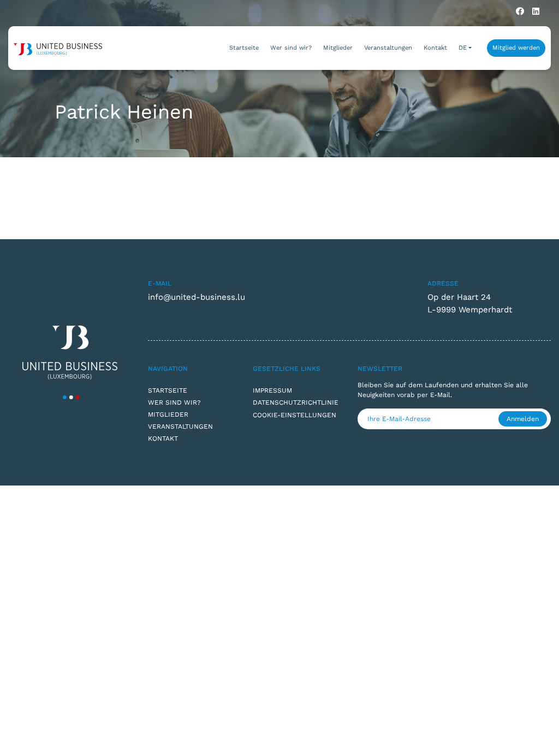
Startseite (244, 47)
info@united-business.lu (196, 297)
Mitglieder (338, 47)
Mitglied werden (516, 47)
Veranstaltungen (388, 47)
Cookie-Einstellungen (294, 415)
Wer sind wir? (291, 47)
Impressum (272, 390)
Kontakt (435, 47)
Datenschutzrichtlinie (295, 402)
